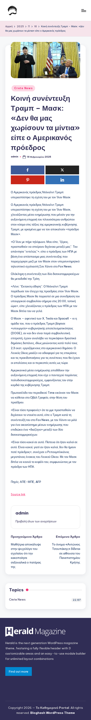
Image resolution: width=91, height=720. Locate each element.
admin (21, 513)
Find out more (18, 671)
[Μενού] (83, 10)
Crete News (23, 88)
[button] (36, 521)
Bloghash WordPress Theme (52, 713)
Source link (18, 494)
